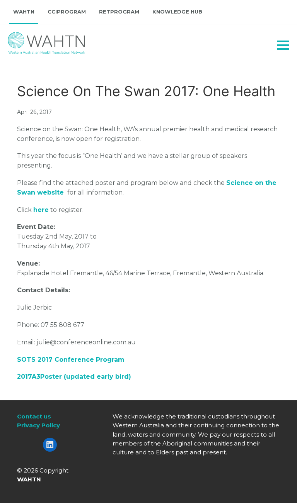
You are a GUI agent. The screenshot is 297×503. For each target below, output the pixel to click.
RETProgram (119, 11)
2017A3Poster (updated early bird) (74, 376)
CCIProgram (67, 11)
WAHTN (23, 11)
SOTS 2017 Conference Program (71, 359)
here (41, 209)
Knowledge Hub (177, 11)
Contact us (34, 416)
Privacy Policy (38, 425)
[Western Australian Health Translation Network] (37, 41)
